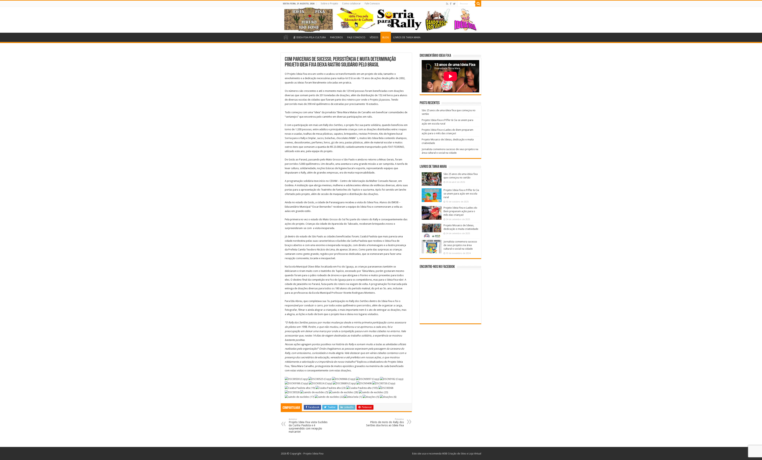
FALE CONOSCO (356, 37)
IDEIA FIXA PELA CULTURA (311, 37)
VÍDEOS (374, 37)
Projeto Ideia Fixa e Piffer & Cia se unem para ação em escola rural (461, 194)
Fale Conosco (372, 3)
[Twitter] (454, 3)
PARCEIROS (336, 37)
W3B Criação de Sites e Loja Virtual (461, 453)
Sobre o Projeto (329, 3)
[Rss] (447, 3)
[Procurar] (478, 4)
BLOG (385, 37)
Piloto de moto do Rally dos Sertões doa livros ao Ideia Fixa (385, 422)
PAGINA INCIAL (286, 37)
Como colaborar (351, 3)
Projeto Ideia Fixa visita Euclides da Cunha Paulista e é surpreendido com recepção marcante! (308, 425)
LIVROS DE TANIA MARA (406, 37)
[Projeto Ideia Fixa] (381, 20)
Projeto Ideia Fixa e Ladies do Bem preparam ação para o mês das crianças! (460, 211)
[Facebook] (450, 3)
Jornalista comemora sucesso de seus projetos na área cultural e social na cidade (460, 245)
